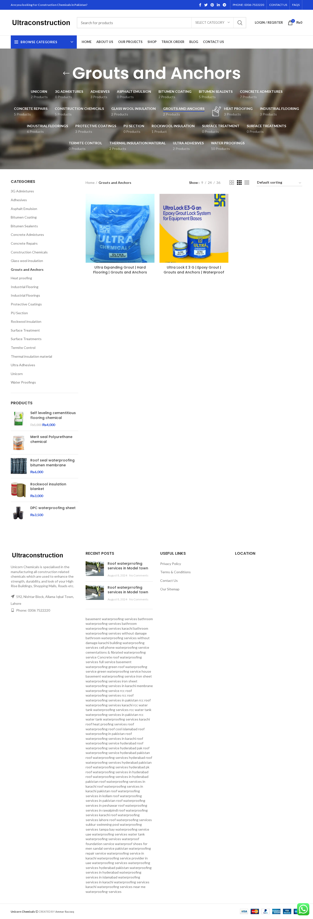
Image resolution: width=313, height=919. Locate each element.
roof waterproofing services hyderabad (115, 757)
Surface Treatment (25, 330)
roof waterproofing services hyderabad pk (117, 767)
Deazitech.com (85, 911)
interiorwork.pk (109, 911)
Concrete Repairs (24, 243)
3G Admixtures (22, 191)
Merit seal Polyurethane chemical (51, 439)
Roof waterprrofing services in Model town (128, 566)
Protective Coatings (26, 304)
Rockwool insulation (26, 321)
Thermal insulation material (31, 356)
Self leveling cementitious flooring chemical (53, 415)
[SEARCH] (240, 22)
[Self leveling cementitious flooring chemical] (19, 419)
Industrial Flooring (24, 287)
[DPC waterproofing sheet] (19, 514)
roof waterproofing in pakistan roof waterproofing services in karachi (115, 734)
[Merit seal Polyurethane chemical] (19, 442)
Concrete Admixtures (27, 234)
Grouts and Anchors (27, 269)
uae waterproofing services (106, 834)
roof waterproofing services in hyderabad (117, 772)
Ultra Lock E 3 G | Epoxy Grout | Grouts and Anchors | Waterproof (194, 270)
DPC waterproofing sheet (53, 508)
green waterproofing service (119, 671)
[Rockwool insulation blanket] (19, 490)
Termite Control (23, 347)
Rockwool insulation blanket (48, 486)
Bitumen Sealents (24, 226)
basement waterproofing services (111, 619)
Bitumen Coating (24, 217)
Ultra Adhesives (23, 365)
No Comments (138, 575)
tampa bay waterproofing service (124, 829)
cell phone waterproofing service (124, 647)
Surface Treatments (26, 339)
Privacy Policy (170, 564)
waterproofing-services (104, 891)
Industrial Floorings (25, 295)
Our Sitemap (169, 589)
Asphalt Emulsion (24, 209)
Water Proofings (23, 382)
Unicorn (17, 374)
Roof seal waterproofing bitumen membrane (52, 463)
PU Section (19, 313)
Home (90, 182)
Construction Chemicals (29, 252)
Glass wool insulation (27, 261)
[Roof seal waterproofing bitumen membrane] (19, 466)
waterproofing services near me (121, 887)
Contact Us (169, 580)
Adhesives (19, 200)
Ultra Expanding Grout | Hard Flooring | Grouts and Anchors (120, 270)
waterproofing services (109, 863)
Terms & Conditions (175, 572)
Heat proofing (21, 278)
